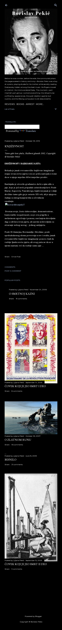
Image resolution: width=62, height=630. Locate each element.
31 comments (17, 464)
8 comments (17, 391)
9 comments (17, 569)
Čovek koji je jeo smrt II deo (26, 564)
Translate (30, 131)
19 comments (21, 299)
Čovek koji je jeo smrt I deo (25, 386)
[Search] (55, 4)
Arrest (30, 104)
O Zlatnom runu (18, 440)
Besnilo (10, 459)
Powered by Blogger (33, 616)
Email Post (16, 257)
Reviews (10, 104)
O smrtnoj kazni (22, 294)
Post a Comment (13, 271)
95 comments (17, 445)
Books (20, 104)
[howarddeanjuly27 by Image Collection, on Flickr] (15, 204)
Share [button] (7, 257)
